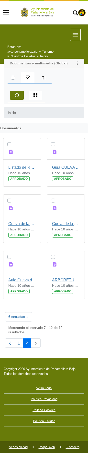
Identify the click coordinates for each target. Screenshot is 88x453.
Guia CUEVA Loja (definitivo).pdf (66, 167)
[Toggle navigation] (6, 12)
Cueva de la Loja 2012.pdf (22, 224)
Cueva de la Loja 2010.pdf (66, 224)
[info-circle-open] (17, 95)
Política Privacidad (44, 399)
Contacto (72, 447)
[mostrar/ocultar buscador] (75, 13)
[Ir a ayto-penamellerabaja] (38, 12)
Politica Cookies (44, 410)
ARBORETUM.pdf (66, 280)
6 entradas (20, 318)
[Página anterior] (10, 343)
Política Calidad (44, 421)
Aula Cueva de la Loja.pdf (22, 280)
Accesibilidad (18, 447)
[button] (77, 64)
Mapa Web (47, 447)
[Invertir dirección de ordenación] (44, 78)
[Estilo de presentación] (35, 95)
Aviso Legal (44, 388)
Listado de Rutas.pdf (22, 167)
